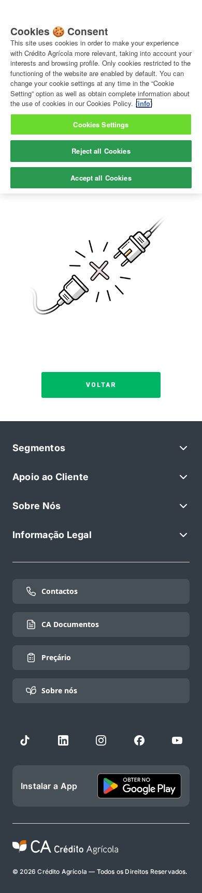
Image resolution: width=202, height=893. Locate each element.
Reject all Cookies (100, 151)
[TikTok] (24, 740)
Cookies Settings (100, 124)
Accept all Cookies (100, 178)
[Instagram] (101, 740)
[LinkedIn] (63, 740)
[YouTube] (177, 740)
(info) (144, 103)
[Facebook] (139, 740)
